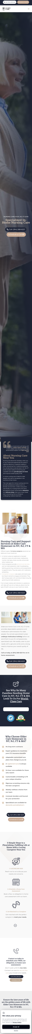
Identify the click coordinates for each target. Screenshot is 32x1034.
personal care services (23, 564)
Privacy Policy (17, 1022)
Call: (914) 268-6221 (10, 2)
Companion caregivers (8, 574)
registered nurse (13, 764)
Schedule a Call (22, 2)
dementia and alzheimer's (15, 805)
